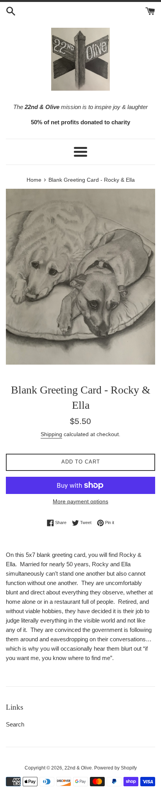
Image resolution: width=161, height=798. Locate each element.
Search (15, 724)
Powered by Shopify (115, 768)
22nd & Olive (78, 768)
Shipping (51, 434)
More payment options (80, 501)
